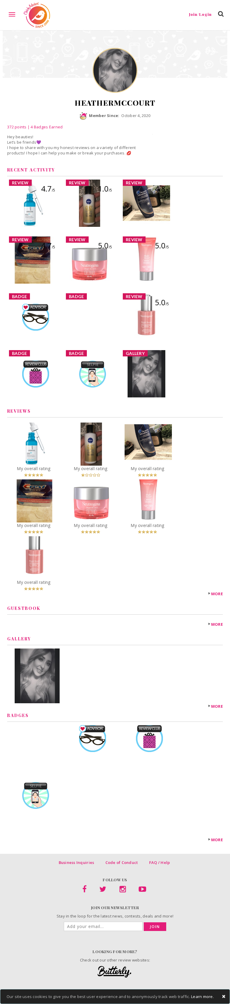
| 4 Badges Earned (45, 127)
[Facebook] (84, 890)
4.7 (48, 188)
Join (155, 926)
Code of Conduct (121, 862)
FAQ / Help (159, 862)
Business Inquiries (76, 862)
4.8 (162, 188)
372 (17, 127)
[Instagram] (123, 890)
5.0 (105, 245)
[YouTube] (142, 890)
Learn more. (202, 996)
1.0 (105, 188)
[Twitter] (103, 890)
